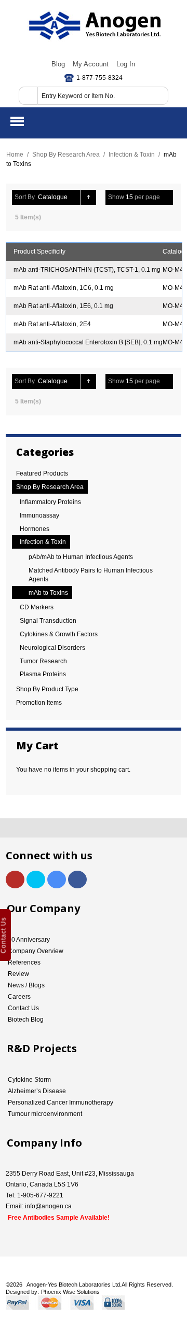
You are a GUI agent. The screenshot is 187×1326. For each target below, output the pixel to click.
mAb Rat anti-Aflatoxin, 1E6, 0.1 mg (63, 306)
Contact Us (23, 1008)
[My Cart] (171, 122)
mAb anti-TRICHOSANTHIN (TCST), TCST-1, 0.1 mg (87, 269)
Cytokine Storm (29, 1079)
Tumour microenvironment (45, 1114)
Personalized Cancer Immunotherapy (60, 1102)
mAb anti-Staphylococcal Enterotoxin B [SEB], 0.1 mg (88, 342)
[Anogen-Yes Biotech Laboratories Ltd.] (94, 26)
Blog (58, 64)
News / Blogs (26, 985)
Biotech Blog (26, 1019)
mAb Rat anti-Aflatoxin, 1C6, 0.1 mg (64, 287)
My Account (91, 64)
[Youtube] (15, 879)
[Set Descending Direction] (88, 197)
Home (14, 154)
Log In (125, 64)
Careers (19, 996)
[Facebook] (77, 879)
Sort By (25, 197)
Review (18, 974)
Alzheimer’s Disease (37, 1091)
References (24, 962)
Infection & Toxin (132, 154)
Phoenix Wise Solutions (70, 1292)
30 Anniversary (29, 939)
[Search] (28, 96)
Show (116, 197)
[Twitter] (35, 879)
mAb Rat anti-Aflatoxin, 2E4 (52, 324)
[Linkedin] (56, 879)
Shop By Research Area (66, 154)
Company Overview (35, 951)
